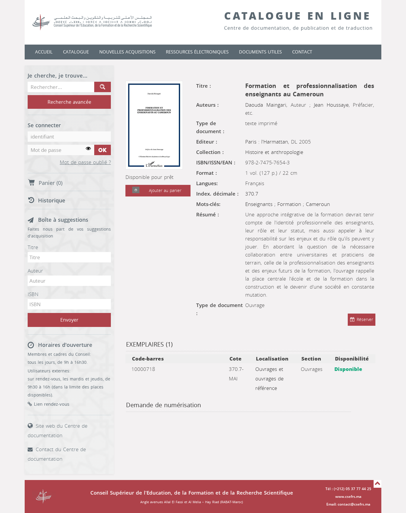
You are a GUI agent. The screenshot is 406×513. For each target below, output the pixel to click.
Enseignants (259, 204)
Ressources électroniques (197, 52)
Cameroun (318, 204)
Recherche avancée (69, 102)
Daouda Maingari (265, 105)
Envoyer (69, 320)
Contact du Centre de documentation (57, 454)
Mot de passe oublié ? (85, 162)
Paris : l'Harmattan (266, 142)
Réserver (365, 320)
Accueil (44, 52)
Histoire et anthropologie (274, 152)
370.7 (251, 194)
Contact (302, 52)
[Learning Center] (98, 22)
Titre (33, 247)
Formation (290, 204)
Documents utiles (260, 52)
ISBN (33, 294)
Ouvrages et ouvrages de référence (269, 378)
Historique (51, 201)
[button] (136, 190)
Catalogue (76, 52)
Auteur (35, 271)
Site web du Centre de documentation (57, 430)
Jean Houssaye (331, 105)
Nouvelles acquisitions (127, 52)
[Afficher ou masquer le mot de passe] (88, 148)
